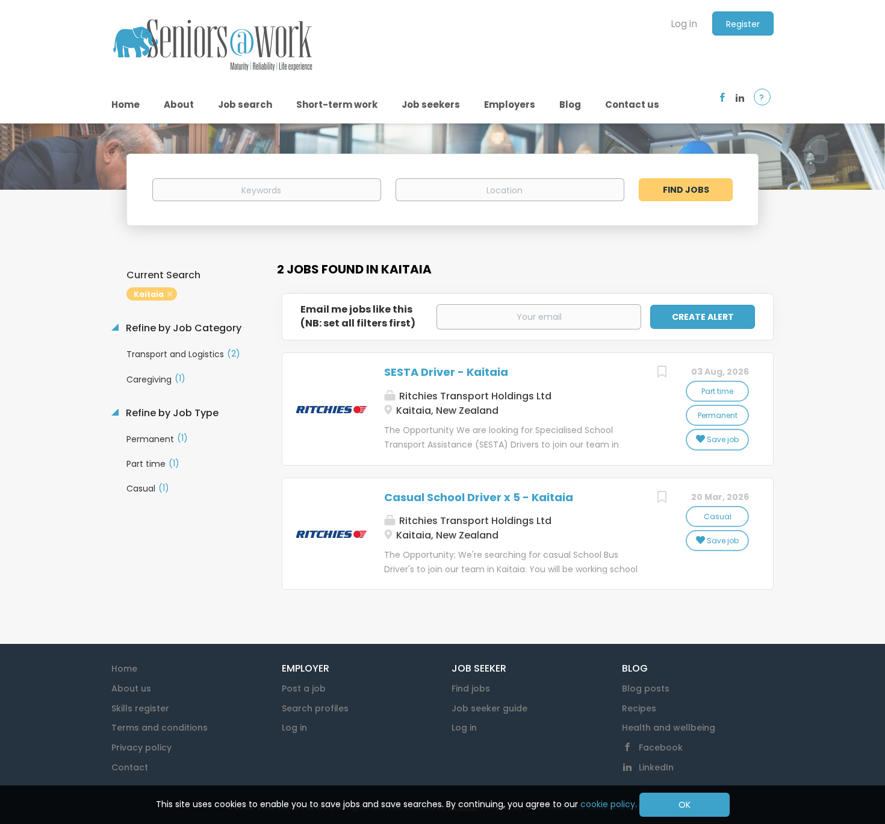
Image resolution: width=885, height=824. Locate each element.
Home (124, 669)
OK (684, 805)
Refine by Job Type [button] (171, 413)
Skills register (140, 708)
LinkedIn (656, 767)
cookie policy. (608, 804)
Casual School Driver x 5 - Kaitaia (478, 497)
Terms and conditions (159, 728)
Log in (684, 24)
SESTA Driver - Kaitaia (446, 371)
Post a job (304, 688)
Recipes (639, 708)
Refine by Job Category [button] (182, 328)
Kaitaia (149, 294)
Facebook (661, 747)
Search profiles (315, 708)
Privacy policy (141, 747)
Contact (129, 767)
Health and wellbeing (668, 728)
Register (743, 24)
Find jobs (471, 688)
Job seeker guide (489, 708)
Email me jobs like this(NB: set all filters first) (357, 316)
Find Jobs (686, 190)
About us (131, 688)
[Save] (662, 373)
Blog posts (645, 688)
